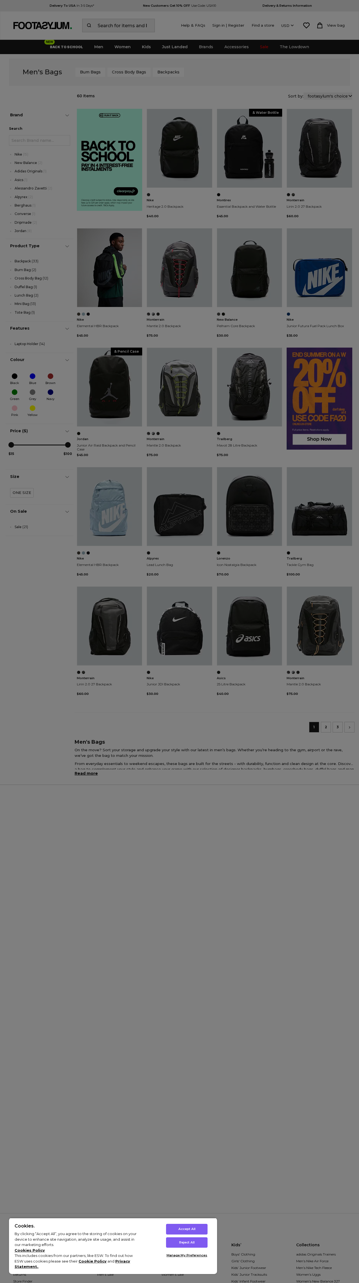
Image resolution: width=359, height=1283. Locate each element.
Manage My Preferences (187, 1255)
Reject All (187, 1242)
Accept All (186, 1229)
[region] (113, 1246)
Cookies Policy (30, 1250)
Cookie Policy (93, 1261)
